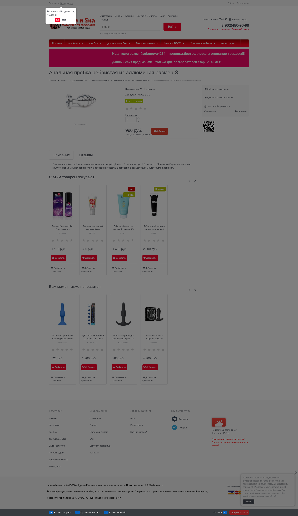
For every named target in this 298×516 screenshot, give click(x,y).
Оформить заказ (239, 512)
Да (57, 19)
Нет (64, 19)
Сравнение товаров (90, 512)
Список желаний (117, 512)
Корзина (217, 512)
